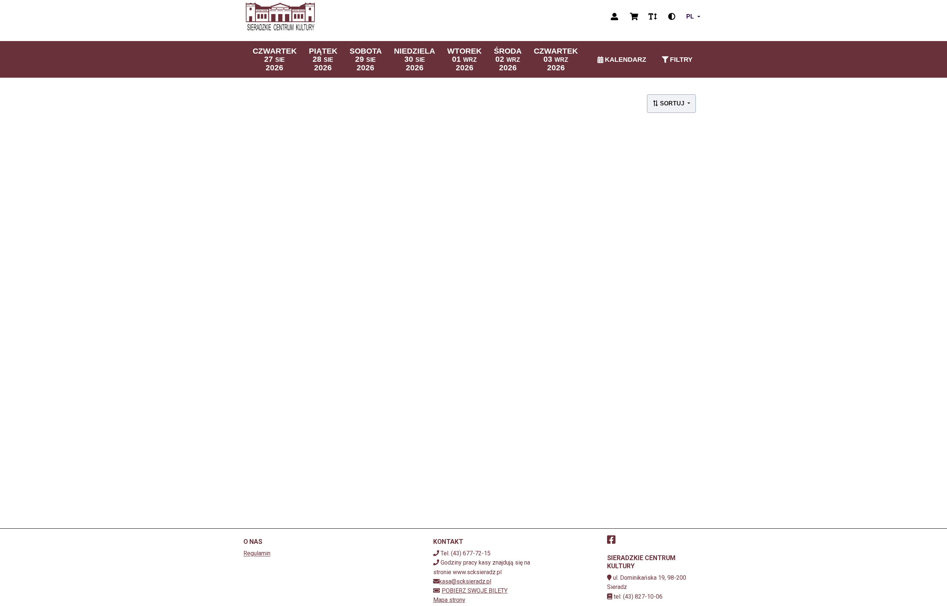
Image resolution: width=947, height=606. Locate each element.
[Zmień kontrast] (672, 17)
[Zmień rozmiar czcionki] (652, 17)
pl (690, 16)
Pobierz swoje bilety (475, 590)
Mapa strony (449, 599)
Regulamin (256, 553)
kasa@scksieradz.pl (465, 581)
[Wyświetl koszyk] (634, 17)
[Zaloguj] (614, 17)
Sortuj (672, 103)
